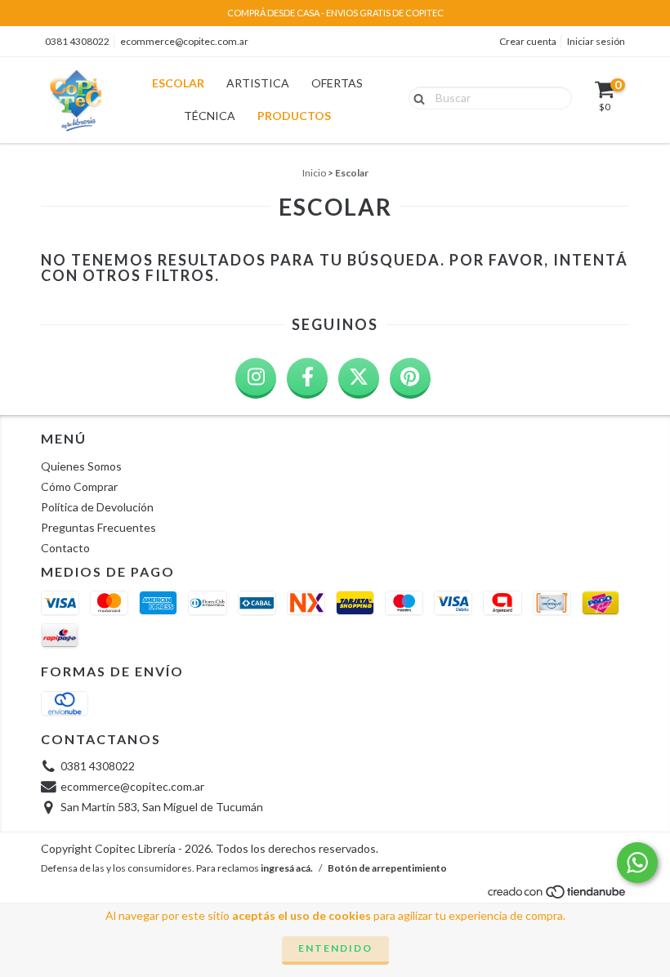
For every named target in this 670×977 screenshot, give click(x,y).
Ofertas (337, 83)
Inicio (314, 173)
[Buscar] (415, 97)
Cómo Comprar (79, 486)
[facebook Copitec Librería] (307, 378)
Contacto (65, 548)
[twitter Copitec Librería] (358, 378)
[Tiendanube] (557, 896)
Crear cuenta (527, 41)
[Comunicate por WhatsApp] (637, 862)
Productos (294, 116)
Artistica (257, 83)
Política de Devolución (97, 507)
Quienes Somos (81, 466)
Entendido (335, 948)
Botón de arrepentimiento (387, 868)
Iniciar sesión (596, 41)
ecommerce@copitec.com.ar (184, 41)
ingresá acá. (287, 868)
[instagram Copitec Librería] (255, 378)
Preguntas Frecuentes (98, 527)
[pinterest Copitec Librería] (410, 378)
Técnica (209, 116)
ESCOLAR (178, 83)
